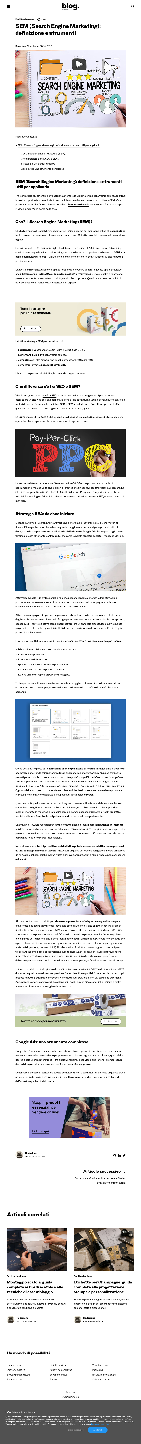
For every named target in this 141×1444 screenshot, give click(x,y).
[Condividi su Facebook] (114, 1155)
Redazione (20, 46)
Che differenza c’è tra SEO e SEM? (40, 159)
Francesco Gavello (78, 205)
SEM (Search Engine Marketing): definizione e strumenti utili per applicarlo (59, 145)
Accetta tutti (97, 1430)
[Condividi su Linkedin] (119, 1155)
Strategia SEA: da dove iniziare (38, 164)
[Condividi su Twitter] (124, 1155)
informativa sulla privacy (101, 1424)
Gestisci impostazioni (76, 1430)
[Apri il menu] (8, 6)
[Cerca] (132, 7)
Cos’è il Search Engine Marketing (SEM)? (43, 154)
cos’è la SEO (49, 396)
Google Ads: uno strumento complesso (42, 169)
